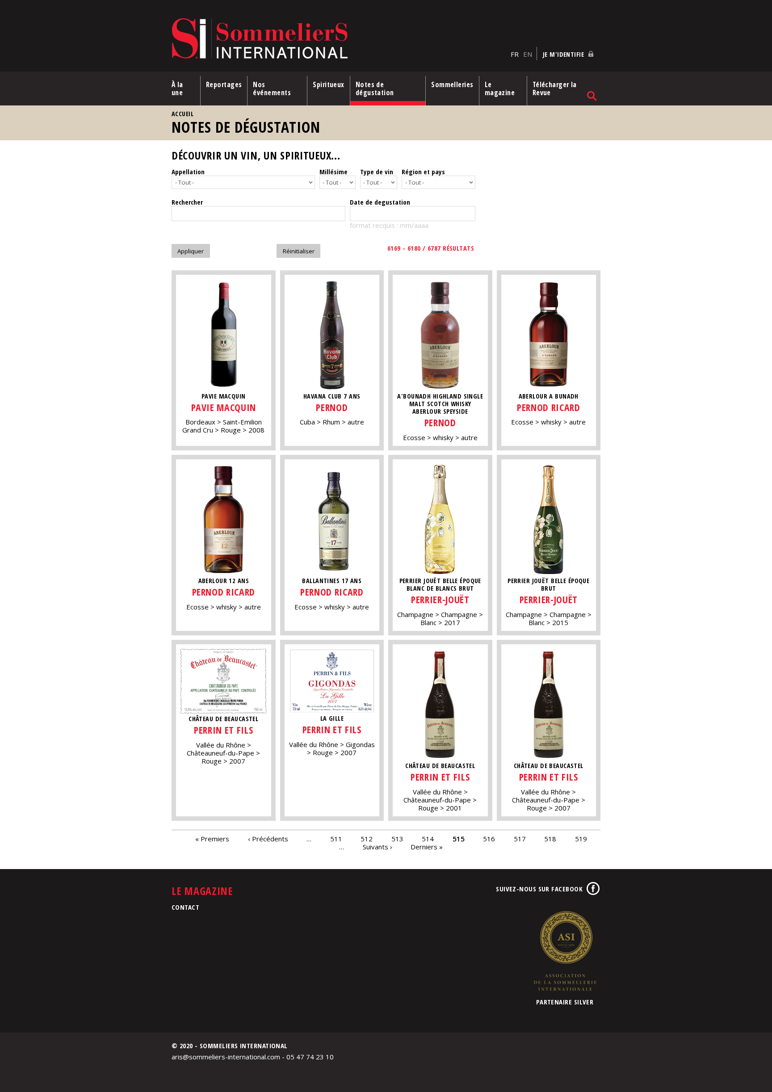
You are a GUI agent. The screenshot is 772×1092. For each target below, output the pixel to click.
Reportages (224, 84)
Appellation (188, 172)
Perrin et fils (440, 776)
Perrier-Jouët (440, 599)
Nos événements (272, 88)
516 (489, 838)
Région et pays (423, 172)
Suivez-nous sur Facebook (539, 888)
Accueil (182, 113)
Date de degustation (380, 202)
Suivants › (377, 846)
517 (520, 838)
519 (581, 838)
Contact (185, 907)
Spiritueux (328, 84)
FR (515, 54)
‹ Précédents (268, 838)
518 (550, 838)
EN (527, 54)
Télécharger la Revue (555, 88)
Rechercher (187, 202)
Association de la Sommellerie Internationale (564, 951)
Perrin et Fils (223, 729)
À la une (177, 88)
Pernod (332, 407)
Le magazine (500, 88)
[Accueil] (339, 39)
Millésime (333, 172)
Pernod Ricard (548, 407)
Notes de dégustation (375, 88)
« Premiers (212, 838)
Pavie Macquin (223, 407)
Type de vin (376, 172)
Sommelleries (452, 84)
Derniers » (427, 846)
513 (397, 838)
